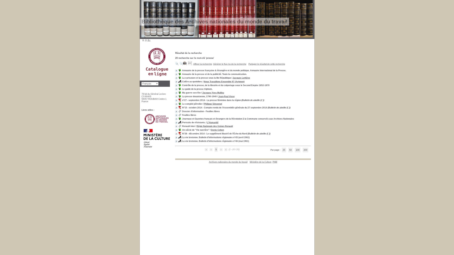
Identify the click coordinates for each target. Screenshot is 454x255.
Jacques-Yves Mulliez (213, 93)
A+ (149, 40)
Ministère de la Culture (261, 162)
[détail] (176, 70)
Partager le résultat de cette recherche (266, 64)
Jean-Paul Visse (226, 96)
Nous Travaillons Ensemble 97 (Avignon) (224, 81)
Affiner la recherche (202, 64)
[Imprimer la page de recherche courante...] (185, 64)
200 (305, 150)
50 (290, 150)
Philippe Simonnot (213, 104)
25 (284, 150)
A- (143, 40)
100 (298, 150)
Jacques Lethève (241, 78)
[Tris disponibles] (190, 64)
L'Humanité (212, 122)
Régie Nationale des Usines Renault (215, 126)
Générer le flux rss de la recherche (229, 64)
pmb (275, 162)
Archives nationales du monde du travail (228, 162)
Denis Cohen (217, 130)
